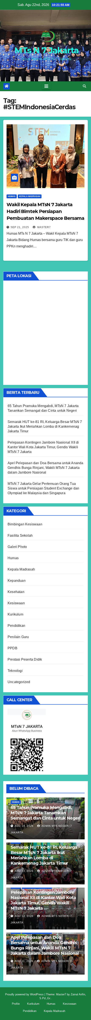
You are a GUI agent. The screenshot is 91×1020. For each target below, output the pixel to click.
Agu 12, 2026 (24, 916)
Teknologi (15, 670)
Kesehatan (16, 592)
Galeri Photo (17, 547)
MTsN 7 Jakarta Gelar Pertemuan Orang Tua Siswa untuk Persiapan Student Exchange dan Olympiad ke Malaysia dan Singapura (43, 488)
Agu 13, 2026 (24, 871)
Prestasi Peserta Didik (25, 659)
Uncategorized (19, 682)
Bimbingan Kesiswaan (25, 524)
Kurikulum (15, 614)
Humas (11, 196)
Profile (16, 1003)
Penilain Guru (18, 637)
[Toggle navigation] (46, 86)
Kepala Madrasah (29, 196)
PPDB (12, 648)
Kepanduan (17, 580)
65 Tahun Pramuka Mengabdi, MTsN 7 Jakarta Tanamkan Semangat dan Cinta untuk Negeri (45, 813)
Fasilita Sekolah (20, 535)
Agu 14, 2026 (24, 825)
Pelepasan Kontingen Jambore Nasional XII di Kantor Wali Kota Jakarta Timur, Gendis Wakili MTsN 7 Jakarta (43, 447)
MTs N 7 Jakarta (46, 50)
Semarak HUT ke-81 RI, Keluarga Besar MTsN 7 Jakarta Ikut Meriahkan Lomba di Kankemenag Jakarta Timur (45, 426)
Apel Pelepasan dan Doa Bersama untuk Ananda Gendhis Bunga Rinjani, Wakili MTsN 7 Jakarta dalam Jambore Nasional (45, 467)
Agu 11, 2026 (24, 961)
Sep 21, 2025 (20, 227)
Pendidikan (16, 625)
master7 (43, 227)
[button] (84, 86)
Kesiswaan (16, 603)
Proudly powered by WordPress (24, 994)
